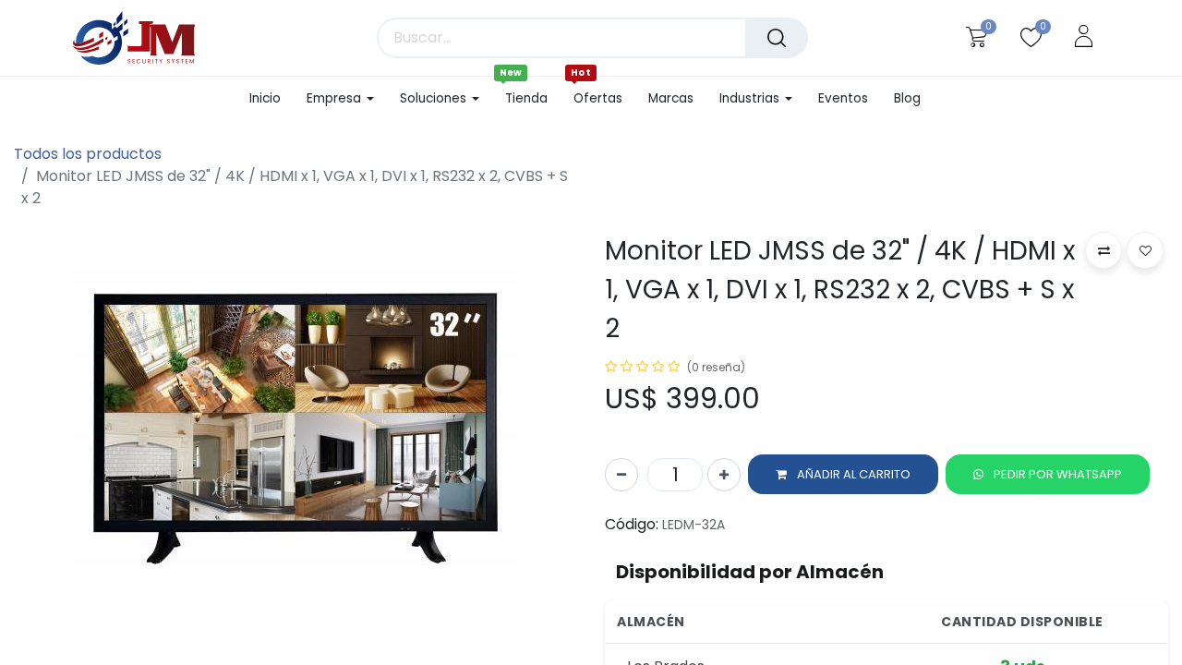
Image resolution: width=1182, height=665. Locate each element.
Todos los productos (88, 153)
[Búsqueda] (776, 37)
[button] (843, 474)
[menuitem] (271, 99)
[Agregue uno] (724, 474)
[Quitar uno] (621, 474)
